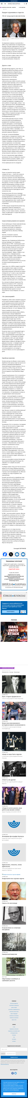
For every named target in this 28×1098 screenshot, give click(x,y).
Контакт (14, 1041)
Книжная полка (5, 672)
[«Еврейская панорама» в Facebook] (12, 1073)
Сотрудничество (14, 1033)
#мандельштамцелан (9, 954)
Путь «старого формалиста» (11, 696)
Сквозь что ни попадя (9, 903)
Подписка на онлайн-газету (14, 1031)
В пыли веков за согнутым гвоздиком (11, 928)
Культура (14, 7)
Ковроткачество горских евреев (13, 878)
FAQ (14, 1037)
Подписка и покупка (14, 1029)
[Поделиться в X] (11, 554)
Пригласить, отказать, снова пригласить (12, 865)
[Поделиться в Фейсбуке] (5, 554)
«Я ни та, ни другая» (9, 780)
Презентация (17, 672)
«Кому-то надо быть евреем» (12, 754)
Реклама (14, 1035)
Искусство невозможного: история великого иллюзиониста (13, 724)
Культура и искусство (6, 7)
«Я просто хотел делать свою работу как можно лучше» (12, 809)
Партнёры (14, 1039)
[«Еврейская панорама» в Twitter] (15, 1073)
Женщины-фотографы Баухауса (13, 836)
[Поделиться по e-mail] (23, 554)
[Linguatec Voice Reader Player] (8, 4)
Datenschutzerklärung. (5, 1064)
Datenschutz (16, 1090)
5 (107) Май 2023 (22, 7)
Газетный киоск (14, 1)
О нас (14, 1026)
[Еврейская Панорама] (14, 4)
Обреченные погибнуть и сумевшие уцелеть (11, 979)
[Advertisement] (14, 652)
